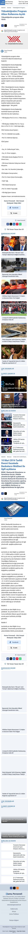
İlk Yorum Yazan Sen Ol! (15, 229)
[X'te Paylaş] (5, 25)
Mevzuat (9, 456)
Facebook (15, 208)
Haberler (3, 7)
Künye (14, 911)
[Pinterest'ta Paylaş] (17, 224)
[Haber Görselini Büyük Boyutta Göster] (14, 41)
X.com (15, 213)
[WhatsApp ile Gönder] (20, 224)
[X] (14, 888)
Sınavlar (9, 7)
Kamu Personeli (8, 51)
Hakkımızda (14, 909)
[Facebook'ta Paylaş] (2, 25)
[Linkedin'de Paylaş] (14, 224)
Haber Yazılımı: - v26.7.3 (13, 932)
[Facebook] (11, 888)
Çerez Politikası (14, 914)
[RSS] (17, 888)
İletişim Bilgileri (14, 920)
